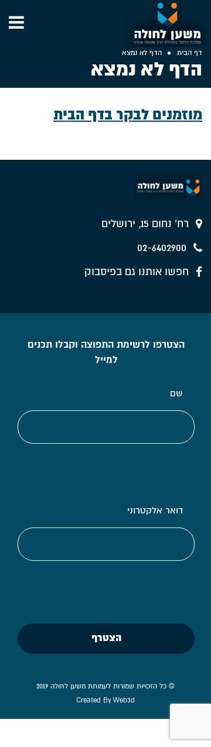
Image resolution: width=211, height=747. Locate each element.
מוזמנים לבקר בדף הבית (127, 114)
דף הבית (190, 53)
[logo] (167, 23)
